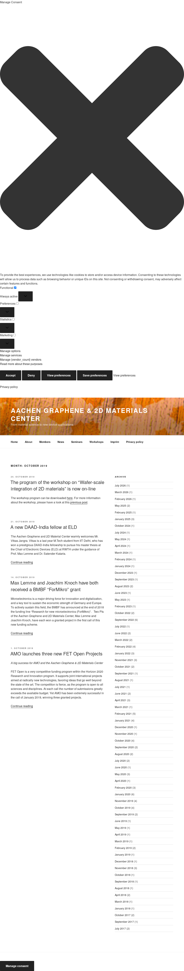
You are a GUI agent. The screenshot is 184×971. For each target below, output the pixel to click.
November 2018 (124, 868)
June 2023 (121, 593)
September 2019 (124, 814)
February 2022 (123, 646)
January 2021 (122, 720)
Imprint (115, 442)
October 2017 (122, 915)
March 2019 (121, 841)
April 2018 (120, 895)
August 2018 (122, 888)
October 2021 (122, 666)
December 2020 (124, 727)
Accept (10, 375)
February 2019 (123, 848)
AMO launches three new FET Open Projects (56, 653)
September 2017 (124, 921)
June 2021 (121, 693)
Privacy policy (9, 387)
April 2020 (120, 781)
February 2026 (123, 499)
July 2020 (120, 760)
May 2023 (120, 599)
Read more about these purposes (21, 364)
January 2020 (122, 794)
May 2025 (120, 505)
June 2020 (121, 767)
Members (44, 442)
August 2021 (122, 680)
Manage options (10, 351)
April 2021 (120, 700)
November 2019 (124, 801)
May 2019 (120, 828)
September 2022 (124, 619)
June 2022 (121, 633)
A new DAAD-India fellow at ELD (43, 526)
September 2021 (124, 673)
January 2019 (122, 854)
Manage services (11, 355)
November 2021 (124, 660)
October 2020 (122, 740)
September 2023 (124, 579)
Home (14, 442)
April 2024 (120, 546)
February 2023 (123, 606)
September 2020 (124, 747)
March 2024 (121, 552)
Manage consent (17, 966)
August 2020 (122, 754)
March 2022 (121, 640)
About (28, 442)
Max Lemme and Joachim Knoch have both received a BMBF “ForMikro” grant (54, 585)
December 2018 (124, 861)
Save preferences (95, 375)
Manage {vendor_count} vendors (20, 359)
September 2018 (124, 881)
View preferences (59, 375)
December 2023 (124, 572)
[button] (92, 138)
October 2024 (122, 525)
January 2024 (122, 566)
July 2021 (120, 687)
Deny (31, 375)
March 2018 (121, 901)
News (61, 442)
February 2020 (123, 787)
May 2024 (120, 539)
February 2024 (123, 559)
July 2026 (120, 485)
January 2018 (122, 908)
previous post (78, 502)
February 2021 (123, 713)
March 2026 (121, 492)
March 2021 (121, 707)
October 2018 (122, 875)
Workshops (96, 442)
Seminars (76, 442)
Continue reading (22, 562)
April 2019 (120, 834)
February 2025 (123, 512)
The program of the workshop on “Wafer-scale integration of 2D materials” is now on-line (57, 485)
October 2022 (122, 613)
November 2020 (124, 733)
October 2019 (122, 807)
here (70, 498)
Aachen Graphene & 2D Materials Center (79, 414)
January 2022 (122, 653)
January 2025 (122, 519)
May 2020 (120, 774)
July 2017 (120, 928)
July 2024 (120, 532)
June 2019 (121, 821)
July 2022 (120, 626)
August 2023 (122, 586)
